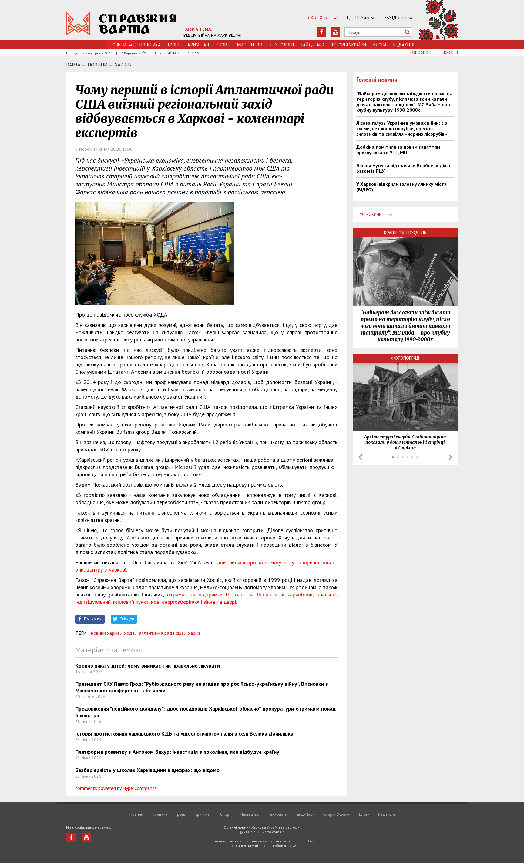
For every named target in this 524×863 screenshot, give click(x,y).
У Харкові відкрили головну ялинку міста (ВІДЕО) (401, 186)
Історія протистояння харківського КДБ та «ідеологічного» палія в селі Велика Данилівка (184, 733)
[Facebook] (321, 32)
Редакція (403, 45)
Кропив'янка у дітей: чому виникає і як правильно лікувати (147, 665)
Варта (73, 65)
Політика (150, 45)
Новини (118, 45)
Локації (450, 52)
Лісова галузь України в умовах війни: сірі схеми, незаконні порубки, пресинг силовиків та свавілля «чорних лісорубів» (402, 128)
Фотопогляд (405, 358)
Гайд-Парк (312, 45)
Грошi (174, 45)
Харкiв (123, 65)
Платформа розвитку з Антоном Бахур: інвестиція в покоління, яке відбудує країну (177, 751)
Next (450, 457)
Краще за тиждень (405, 233)
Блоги (379, 45)
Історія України (349, 45)
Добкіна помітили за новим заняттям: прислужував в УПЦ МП (399, 149)
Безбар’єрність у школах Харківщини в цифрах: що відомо (147, 769)
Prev (360, 457)
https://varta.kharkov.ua (121, 23)
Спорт (223, 45)
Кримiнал (198, 45)
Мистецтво (249, 45)
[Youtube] (335, 32)
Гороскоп (420, 52)
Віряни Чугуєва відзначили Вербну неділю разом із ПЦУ (403, 168)
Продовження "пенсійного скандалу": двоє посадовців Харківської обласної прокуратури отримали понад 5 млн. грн (205, 712)
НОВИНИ (97, 65)
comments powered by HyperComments (115, 788)
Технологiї (282, 45)
